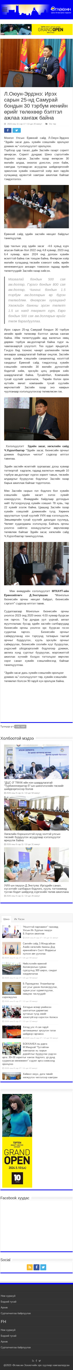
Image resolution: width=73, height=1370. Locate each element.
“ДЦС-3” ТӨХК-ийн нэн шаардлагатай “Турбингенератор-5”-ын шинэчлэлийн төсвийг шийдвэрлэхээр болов (34, 786)
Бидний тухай (8, 1301)
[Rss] (30, 1267)
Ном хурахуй (8, 1295)
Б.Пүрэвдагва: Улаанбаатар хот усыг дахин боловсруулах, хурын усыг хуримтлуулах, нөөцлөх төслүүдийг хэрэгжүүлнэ (30, 990)
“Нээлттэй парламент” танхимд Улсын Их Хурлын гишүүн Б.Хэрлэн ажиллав (40, 930)
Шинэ (6, 919)
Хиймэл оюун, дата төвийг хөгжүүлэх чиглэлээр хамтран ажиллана (40, 1077)
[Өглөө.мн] (36, 9)
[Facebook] (36, 1267)
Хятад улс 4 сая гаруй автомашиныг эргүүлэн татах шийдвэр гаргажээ (39, 1030)
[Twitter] (43, 1267)
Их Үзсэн (19, 919)
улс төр (20, 726)
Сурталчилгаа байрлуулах (16, 1313)
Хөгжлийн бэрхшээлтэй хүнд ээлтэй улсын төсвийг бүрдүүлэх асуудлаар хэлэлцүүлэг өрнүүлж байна (32, 837)
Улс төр (52, 124)
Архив (4, 1307)
